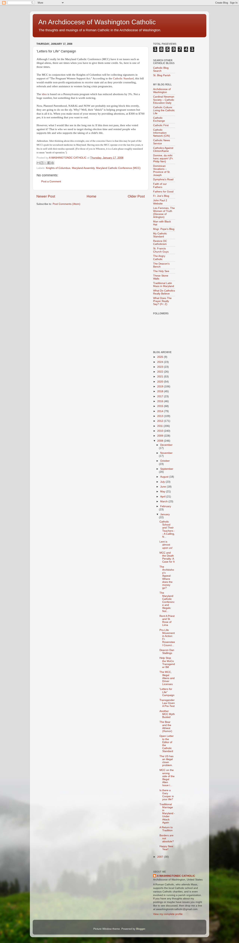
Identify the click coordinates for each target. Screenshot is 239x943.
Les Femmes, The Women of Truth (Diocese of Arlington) (164, 213)
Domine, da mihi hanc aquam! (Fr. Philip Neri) (163, 158)
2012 (160, 421)
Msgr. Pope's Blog (163, 229)
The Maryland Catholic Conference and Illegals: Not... (167, 601)
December (166, 445)
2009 (160, 435)
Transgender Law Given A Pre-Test (167, 703)
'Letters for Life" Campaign (166, 692)
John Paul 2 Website (160, 202)
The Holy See (161, 271)
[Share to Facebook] (49, 163)
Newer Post (45, 196)
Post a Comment (51, 181)
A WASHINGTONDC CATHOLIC (176, 875)
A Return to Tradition (166, 829)
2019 (160, 386)
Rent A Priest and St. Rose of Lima (167, 621)
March (164, 501)
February (165, 506)
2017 (160, 396)
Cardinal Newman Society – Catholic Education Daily (163, 99)
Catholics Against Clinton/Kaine (163, 149)
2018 (160, 391)
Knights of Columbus (58, 168)
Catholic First (161, 125)
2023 (160, 366)
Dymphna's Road (163, 179)
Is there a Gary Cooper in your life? (166, 795)
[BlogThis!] (42, 163)
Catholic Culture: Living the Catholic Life (164, 110)
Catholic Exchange (159, 119)
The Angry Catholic (159, 257)
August (164, 476)
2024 (160, 362)
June (163, 486)
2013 (160, 416)
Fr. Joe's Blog (161, 196)
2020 (160, 381)
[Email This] (38, 163)
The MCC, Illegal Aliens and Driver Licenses (167, 678)
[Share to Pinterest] (52, 163)
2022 (160, 371)
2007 (160, 856)
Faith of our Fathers (160, 185)
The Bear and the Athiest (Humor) (165, 727)
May (163, 491)
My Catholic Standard (160, 235)
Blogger (140, 928)
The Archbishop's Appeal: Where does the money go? (166, 577)
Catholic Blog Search (161, 69)
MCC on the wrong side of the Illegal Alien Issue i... (167, 778)
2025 (160, 357)
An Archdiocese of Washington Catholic (97, 22)
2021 (160, 376)
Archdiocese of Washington (162, 91)
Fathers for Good (163, 191)
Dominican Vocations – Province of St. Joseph (161, 171)
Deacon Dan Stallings (166, 652)
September (166, 468)
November (166, 453)
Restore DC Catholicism (160, 242)
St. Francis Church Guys (161, 250)
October (165, 460)
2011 (160, 426)
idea (44, 94)
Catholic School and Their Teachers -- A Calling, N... (167, 529)
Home (91, 196)
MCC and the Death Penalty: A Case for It (167, 557)
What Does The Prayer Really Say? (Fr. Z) (162, 301)
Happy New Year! (166, 848)
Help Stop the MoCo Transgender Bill (167, 663)
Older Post (136, 196)
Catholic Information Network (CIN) (161, 132)
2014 (160, 411)
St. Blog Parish (161, 75)
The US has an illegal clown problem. (166, 761)
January (165, 514)
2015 (160, 406)
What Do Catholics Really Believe (164, 292)
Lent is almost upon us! (166, 544)
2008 (160, 440)
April (163, 496)
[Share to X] (45, 163)
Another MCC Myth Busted (167, 714)
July (163, 481)
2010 (160, 430)
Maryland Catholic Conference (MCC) (118, 168)
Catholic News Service (161, 142)
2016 (160, 401)
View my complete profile (168, 914)
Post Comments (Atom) (66, 204)
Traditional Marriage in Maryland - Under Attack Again (167, 813)
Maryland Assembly (83, 168)
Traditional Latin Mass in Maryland (163, 285)
